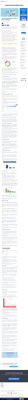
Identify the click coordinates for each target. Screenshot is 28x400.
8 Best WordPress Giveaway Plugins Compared (23, 65)
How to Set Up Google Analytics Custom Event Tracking (23, 57)
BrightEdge (5, 53)
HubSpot (6, 124)
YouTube (15, 349)
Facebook (11, 349)
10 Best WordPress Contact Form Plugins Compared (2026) (23, 54)
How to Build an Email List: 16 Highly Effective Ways (23, 68)
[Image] (23, 14)
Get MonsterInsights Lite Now (13, 366)
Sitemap (8, 391)
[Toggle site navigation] (26, 1)
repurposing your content (11, 285)
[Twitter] (23, 80)
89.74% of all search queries (11, 101)
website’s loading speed (10, 151)
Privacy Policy (5, 391)
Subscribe (23, 32)
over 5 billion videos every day (10, 294)
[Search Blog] (26, 74)
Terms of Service (2, 391)
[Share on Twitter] (5, 25)
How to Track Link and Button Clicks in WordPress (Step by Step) (23, 60)
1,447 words (14, 133)
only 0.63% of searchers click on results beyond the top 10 (10, 181)
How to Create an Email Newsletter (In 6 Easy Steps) (23, 63)
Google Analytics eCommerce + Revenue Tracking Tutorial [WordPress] (23, 45)
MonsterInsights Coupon (12, 391)
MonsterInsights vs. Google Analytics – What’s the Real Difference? (23, 42)
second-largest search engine (6, 292)
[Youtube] (25, 80)
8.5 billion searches (11, 95)
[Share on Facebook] (3, 25)
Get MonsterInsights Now (13, 378)
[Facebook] (21, 80)
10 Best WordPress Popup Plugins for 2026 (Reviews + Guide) (23, 51)
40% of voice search (9, 257)
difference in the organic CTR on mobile (10, 220)
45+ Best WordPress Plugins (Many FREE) (23, 48)
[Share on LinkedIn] (8, 25)
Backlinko (3, 295)
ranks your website (12, 204)
